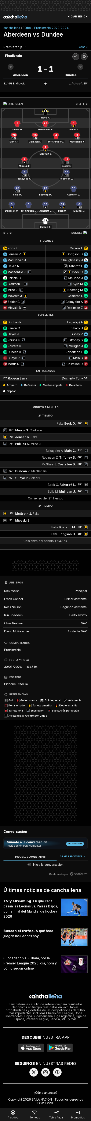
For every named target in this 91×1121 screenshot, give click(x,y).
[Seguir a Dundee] (80, 67)
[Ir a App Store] (31, 1048)
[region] (45, 866)
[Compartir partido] (75, 56)
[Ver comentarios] (84, 56)
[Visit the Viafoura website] (79, 874)
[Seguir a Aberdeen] (11, 67)
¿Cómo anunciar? (46, 1092)
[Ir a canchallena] (15, 17)
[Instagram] (45, 1072)
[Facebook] (57, 1072)
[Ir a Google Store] (60, 1048)
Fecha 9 (83, 46)
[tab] (30, 856)
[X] (33, 1072)
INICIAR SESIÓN (77, 16)
